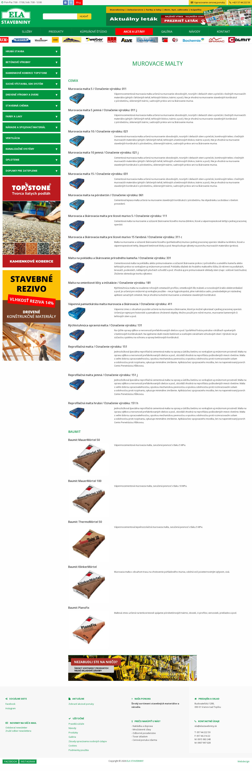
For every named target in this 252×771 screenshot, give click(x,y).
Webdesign (243, 761)
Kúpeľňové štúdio (93, 31)
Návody (194, 31)
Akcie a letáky (134, 31)
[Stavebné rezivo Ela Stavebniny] (32, 315)
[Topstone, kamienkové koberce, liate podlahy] (32, 222)
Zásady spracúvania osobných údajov (88, 741)
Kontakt (223, 31)
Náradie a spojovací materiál (25, 127)
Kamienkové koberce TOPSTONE (26, 73)
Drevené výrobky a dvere (22, 94)
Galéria (166, 31)
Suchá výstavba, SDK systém (24, 83)
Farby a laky (14, 116)
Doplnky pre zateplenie (21, 170)
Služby (27, 31)
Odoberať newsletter (16, 727)
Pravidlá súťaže (76, 723)
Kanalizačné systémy (20, 148)
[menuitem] (27, 31)
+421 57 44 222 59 (241, 2)
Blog (78, 2)
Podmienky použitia (79, 750)
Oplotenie (12, 159)
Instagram (10, 708)
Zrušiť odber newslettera (18, 730)
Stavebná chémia (17, 105)
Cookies (73, 745)
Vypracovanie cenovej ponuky (209, 2)
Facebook (10, 703)
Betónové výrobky (18, 62)
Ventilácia (13, 138)
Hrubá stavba (15, 51)
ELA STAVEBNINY (135, 760)
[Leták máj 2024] (178, 16)
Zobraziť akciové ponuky (81, 703)
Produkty (56, 31)
